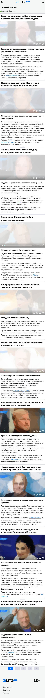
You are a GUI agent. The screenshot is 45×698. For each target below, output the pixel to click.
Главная (10, 680)
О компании (7, 687)
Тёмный (2, 2)
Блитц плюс (22, 2)
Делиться (43, 44)
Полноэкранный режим (40, 44)
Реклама (6, 693)
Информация (37, 44)
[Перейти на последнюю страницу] (36, 668)
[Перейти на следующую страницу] (30, 668)
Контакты (6, 690)
